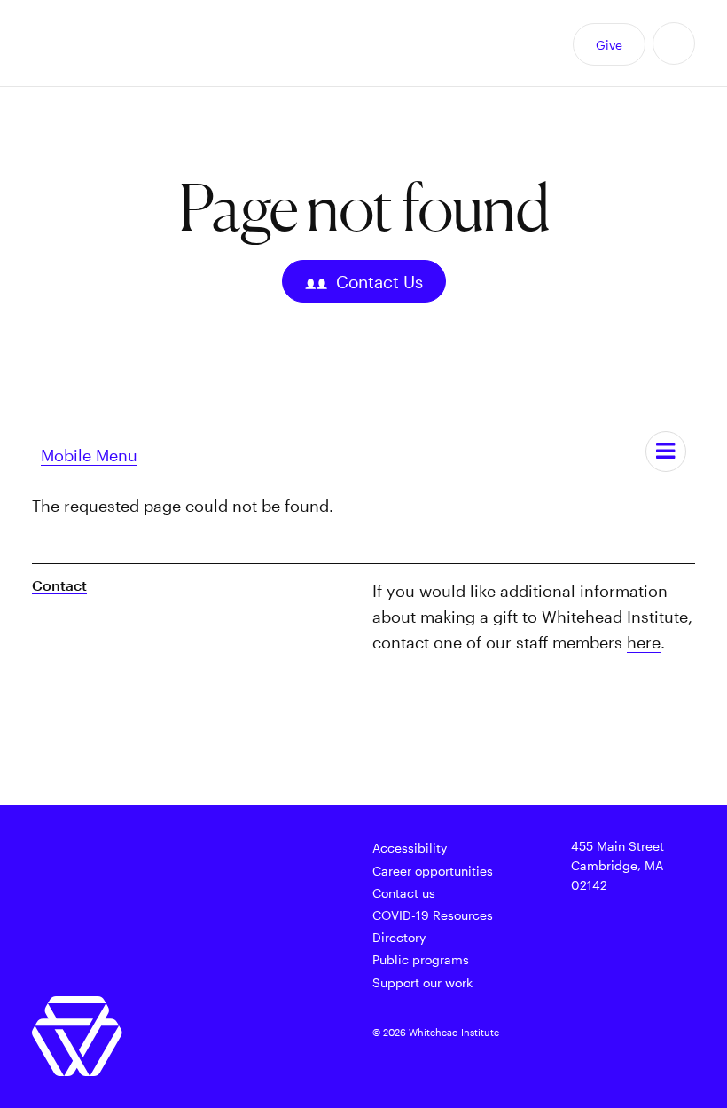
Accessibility (409, 847)
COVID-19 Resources (432, 915)
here (644, 642)
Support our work (422, 982)
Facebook (592, 1035)
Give (609, 44)
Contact (59, 585)
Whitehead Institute (121, 43)
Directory (399, 937)
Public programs (420, 959)
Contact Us (379, 281)
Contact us (403, 892)
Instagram (553, 1061)
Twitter (553, 1035)
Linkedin (592, 1061)
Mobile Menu (89, 455)
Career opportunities (432, 870)
